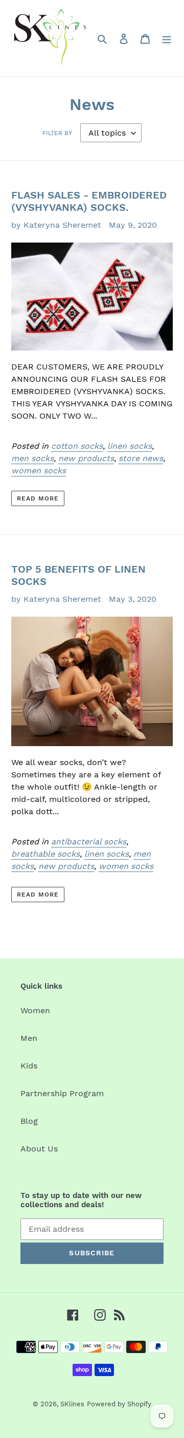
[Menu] (166, 38)
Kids (28, 1066)
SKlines (72, 1404)
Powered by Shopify (119, 1404)
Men (28, 1038)
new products (86, 458)
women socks (38, 470)
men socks (32, 458)
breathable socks (45, 854)
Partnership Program (62, 1093)
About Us (39, 1148)
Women (35, 1010)
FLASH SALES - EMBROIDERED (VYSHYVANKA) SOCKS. (89, 201)
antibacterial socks (88, 841)
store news (141, 458)
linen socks (129, 446)
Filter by (57, 133)
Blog (29, 1121)
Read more (38, 498)
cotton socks (77, 446)
